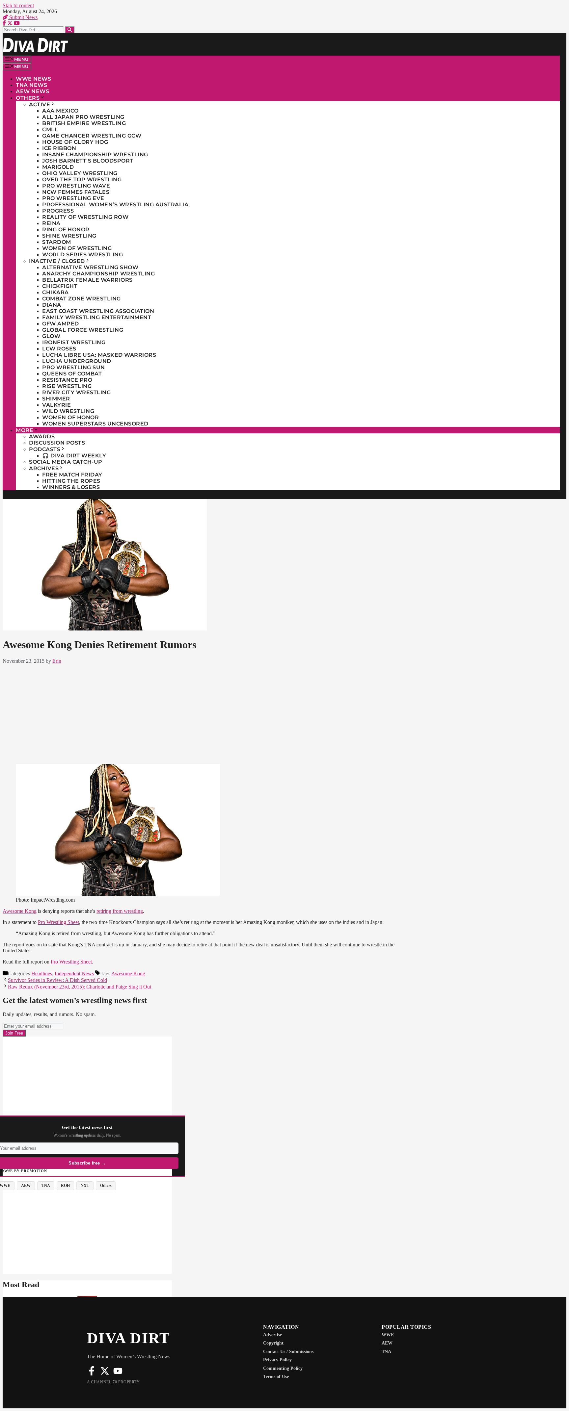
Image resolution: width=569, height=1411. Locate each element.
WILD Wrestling (68, 411)
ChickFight (59, 286)
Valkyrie (56, 405)
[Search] (69, 29)
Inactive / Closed (57, 261)
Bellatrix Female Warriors (87, 280)
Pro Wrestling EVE (73, 198)
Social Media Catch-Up (65, 462)
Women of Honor (70, 417)
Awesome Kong (20, 911)
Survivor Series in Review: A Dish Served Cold (57, 980)
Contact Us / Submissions (288, 1351)
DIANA (51, 305)
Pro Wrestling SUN (73, 367)
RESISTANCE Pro (67, 380)
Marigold (58, 167)
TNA (386, 1351)
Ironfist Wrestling (73, 342)
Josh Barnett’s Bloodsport (87, 161)
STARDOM (56, 242)
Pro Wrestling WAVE (76, 186)
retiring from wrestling (119, 911)
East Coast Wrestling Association (98, 311)
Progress (58, 211)
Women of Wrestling (77, 248)
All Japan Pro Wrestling (83, 117)
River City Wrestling (76, 392)
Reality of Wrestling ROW (85, 217)
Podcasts (44, 449)
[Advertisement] (200, 713)
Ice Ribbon (59, 148)
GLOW (51, 336)
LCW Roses (59, 349)
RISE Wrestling (67, 386)
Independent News (74, 973)
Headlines (41, 973)
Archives (44, 468)
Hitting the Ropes (71, 481)
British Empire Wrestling (84, 123)
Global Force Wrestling (82, 330)
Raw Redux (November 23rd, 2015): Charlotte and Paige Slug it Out (79, 986)
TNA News (31, 85)
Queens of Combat (72, 374)
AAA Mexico (60, 111)
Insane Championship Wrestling (95, 154)
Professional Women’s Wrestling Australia (115, 204)
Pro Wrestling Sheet (58, 922)
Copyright (273, 1343)
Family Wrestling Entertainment (96, 317)
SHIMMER (56, 399)
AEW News (32, 91)
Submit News (23, 17)
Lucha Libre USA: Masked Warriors (99, 355)
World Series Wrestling (82, 254)
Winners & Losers (71, 487)
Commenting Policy (283, 1368)
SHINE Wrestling (69, 236)
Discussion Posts (57, 443)
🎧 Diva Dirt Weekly (74, 455)
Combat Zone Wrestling (81, 298)
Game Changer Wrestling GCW (91, 136)
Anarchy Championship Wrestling (98, 273)
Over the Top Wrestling (82, 179)
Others (28, 98)
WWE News (33, 79)
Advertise (272, 1334)
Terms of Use (276, 1376)
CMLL (50, 129)
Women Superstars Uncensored (95, 424)
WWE (388, 1334)
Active (39, 104)
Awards (42, 436)
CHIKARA (55, 292)
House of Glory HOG (75, 142)
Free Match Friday (72, 475)
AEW (387, 1343)
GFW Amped (60, 324)
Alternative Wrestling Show (90, 267)
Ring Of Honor (66, 229)
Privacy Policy (277, 1359)
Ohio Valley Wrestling (80, 173)
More (24, 430)
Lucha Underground (76, 361)
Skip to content (18, 5)
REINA (51, 223)
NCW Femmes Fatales (75, 192)
